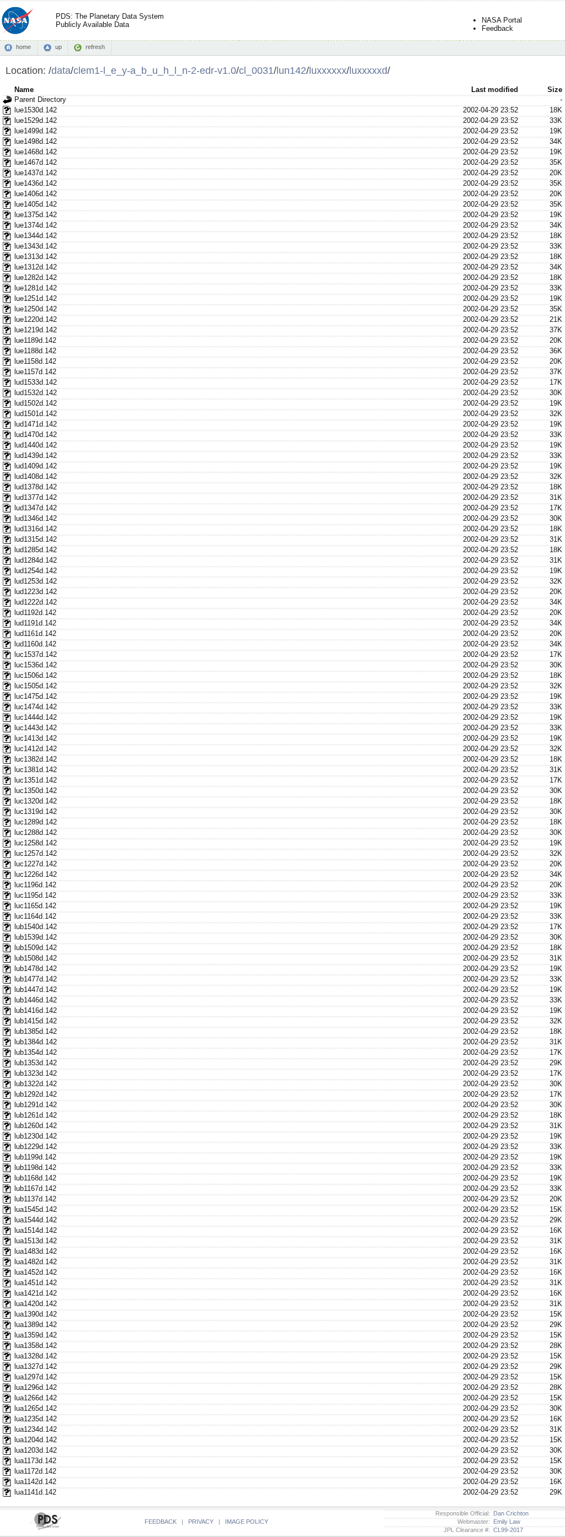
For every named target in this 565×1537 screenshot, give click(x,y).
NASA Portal (502, 20)
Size (554, 89)
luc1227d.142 (35, 864)
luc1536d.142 (35, 665)
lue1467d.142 (35, 162)
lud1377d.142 (35, 497)
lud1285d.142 (35, 550)
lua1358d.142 (35, 1345)
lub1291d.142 (35, 1105)
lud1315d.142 (35, 539)
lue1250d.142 (35, 309)
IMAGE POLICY (246, 1521)
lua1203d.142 (35, 1450)
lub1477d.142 (35, 979)
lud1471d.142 (35, 424)
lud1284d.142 (35, 560)
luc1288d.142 (35, 832)
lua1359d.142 (35, 1335)
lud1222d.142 (35, 602)
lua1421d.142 (35, 1293)
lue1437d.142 (35, 173)
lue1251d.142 (35, 298)
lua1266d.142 (35, 1398)
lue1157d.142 (35, 372)
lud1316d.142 (35, 529)
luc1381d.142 (35, 769)
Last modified (494, 89)
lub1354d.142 (35, 1052)
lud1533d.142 (35, 382)
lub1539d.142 (35, 937)
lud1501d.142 (35, 413)
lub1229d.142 (35, 1146)
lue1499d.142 (35, 131)
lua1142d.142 (35, 1481)
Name (24, 89)
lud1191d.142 (35, 623)
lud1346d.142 (35, 518)
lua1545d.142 (35, 1209)
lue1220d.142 (35, 319)
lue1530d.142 (35, 110)
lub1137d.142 (35, 1199)
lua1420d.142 (35, 1303)
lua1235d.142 (35, 1419)
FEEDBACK (161, 1521)
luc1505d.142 (35, 686)
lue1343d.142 (35, 246)
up (58, 47)
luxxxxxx (328, 70)
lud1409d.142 (35, 466)
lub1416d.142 (35, 1010)
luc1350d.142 (35, 790)
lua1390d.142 (35, 1314)
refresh (95, 47)
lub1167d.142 (35, 1188)
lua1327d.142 (35, 1366)
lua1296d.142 (35, 1387)
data (61, 70)
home (23, 47)
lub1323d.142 (35, 1073)
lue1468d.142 (35, 152)
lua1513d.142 (35, 1241)
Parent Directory (40, 99)
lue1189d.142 (35, 340)
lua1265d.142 (35, 1408)
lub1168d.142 (35, 1178)
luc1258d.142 (35, 843)
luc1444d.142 (35, 717)
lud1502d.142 (35, 403)
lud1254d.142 (35, 571)
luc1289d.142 (35, 822)
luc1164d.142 (35, 916)
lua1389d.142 (35, 1324)
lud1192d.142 (35, 612)
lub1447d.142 (35, 989)
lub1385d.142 (35, 1031)
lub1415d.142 (35, 1021)
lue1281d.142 (35, 288)
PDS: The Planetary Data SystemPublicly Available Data (110, 20)
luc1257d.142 (35, 853)
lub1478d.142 (35, 968)
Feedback (497, 28)
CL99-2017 (506, 1530)
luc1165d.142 (35, 906)
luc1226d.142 (35, 874)
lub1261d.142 (35, 1115)
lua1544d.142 (35, 1220)
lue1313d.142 (35, 256)
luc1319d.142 (35, 811)
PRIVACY (201, 1521)
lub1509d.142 (35, 947)
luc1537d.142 (35, 654)
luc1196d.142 (35, 885)
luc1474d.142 (35, 707)
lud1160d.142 (35, 644)
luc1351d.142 (35, 780)
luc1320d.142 (35, 801)
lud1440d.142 (35, 445)
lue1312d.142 (35, 267)
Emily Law (505, 1521)
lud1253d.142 (35, 581)
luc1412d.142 (35, 749)
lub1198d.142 (35, 1167)
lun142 (291, 70)
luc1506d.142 (35, 675)
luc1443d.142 (35, 728)
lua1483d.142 (35, 1251)
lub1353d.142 (35, 1063)
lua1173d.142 (35, 1461)
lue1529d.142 (35, 120)
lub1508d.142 (35, 958)
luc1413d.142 (35, 738)
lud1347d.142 (35, 508)
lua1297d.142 (35, 1377)
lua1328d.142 (35, 1356)
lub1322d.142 (35, 1084)
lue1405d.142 (35, 204)
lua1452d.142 (35, 1272)
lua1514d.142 (35, 1230)
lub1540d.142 (35, 927)
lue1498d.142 (35, 141)
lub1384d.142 (35, 1042)
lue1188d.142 (35, 351)
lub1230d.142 (35, 1136)
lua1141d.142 (35, 1492)
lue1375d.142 (35, 215)
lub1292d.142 (35, 1094)
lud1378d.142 (35, 487)
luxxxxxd (368, 70)
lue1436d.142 (35, 183)
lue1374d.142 (35, 225)
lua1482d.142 (35, 1262)
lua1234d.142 (35, 1429)
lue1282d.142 (35, 277)
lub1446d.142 (35, 1000)
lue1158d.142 (35, 361)
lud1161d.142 (35, 633)
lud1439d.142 (35, 455)
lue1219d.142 (35, 330)
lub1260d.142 (35, 1125)
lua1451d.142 (35, 1283)
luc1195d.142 (35, 895)
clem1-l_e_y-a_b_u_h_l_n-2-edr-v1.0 (154, 70)
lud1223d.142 (35, 591)
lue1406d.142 (35, 194)
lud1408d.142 (35, 476)
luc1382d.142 (35, 759)
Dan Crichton (509, 1513)
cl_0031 (256, 70)
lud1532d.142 (35, 393)
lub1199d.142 (35, 1157)
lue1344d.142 (35, 235)
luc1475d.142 (35, 696)
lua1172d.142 (35, 1471)
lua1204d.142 (35, 1440)
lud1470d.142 (35, 434)
